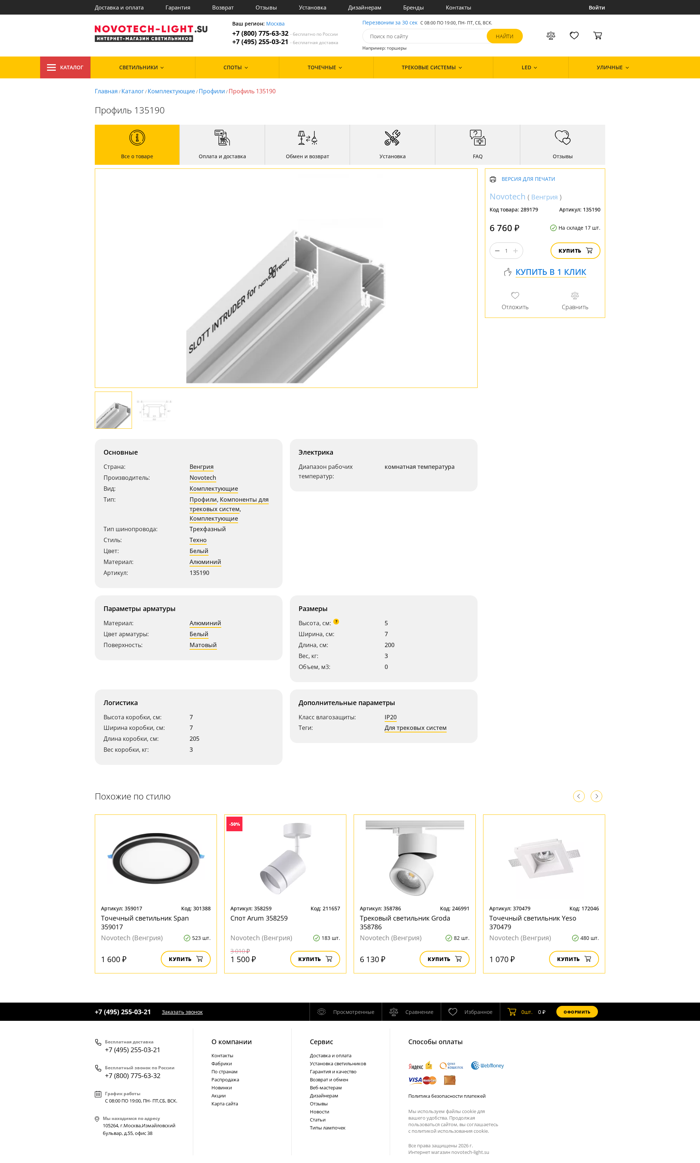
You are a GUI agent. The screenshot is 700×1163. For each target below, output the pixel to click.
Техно (198, 540)
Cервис (321, 1041)
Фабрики (221, 1063)
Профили (212, 91)
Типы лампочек (328, 1127)
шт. (527, 1011)
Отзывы (266, 7)
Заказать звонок (182, 1011)
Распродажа (225, 1079)
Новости (319, 1111)
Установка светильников (338, 1063)
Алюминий (205, 562)
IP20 (391, 717)
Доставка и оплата (119, 7)
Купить (570, 251)
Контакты (458, 7)
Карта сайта (224, 1103)
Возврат (223, 7)
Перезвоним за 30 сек (389, 23)
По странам (224, 1071)
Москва (275, 24)
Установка (312, 7)
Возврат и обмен (329, 1079)
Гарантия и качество (333, 1071)
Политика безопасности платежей (447, 1096)
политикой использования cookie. (450, 1131)
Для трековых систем (416, 728)
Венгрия (202, 467)
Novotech (203, 478)
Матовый (203, 645)
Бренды (413, 7)
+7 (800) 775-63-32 (285, 33)
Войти (597, 7)
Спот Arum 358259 (259, 918)
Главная (106, 91)
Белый (199, 551)
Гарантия (178, 7)
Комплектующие (171, 91)
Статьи (318, 1119)
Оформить (577, 1012)
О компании (231, 1041)
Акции (218, 1095)
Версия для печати (528, 179)
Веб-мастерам (326, 1087)
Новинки (221, 1087)
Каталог (71, 67)
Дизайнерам (364, 7)
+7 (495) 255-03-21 (285, 42)
